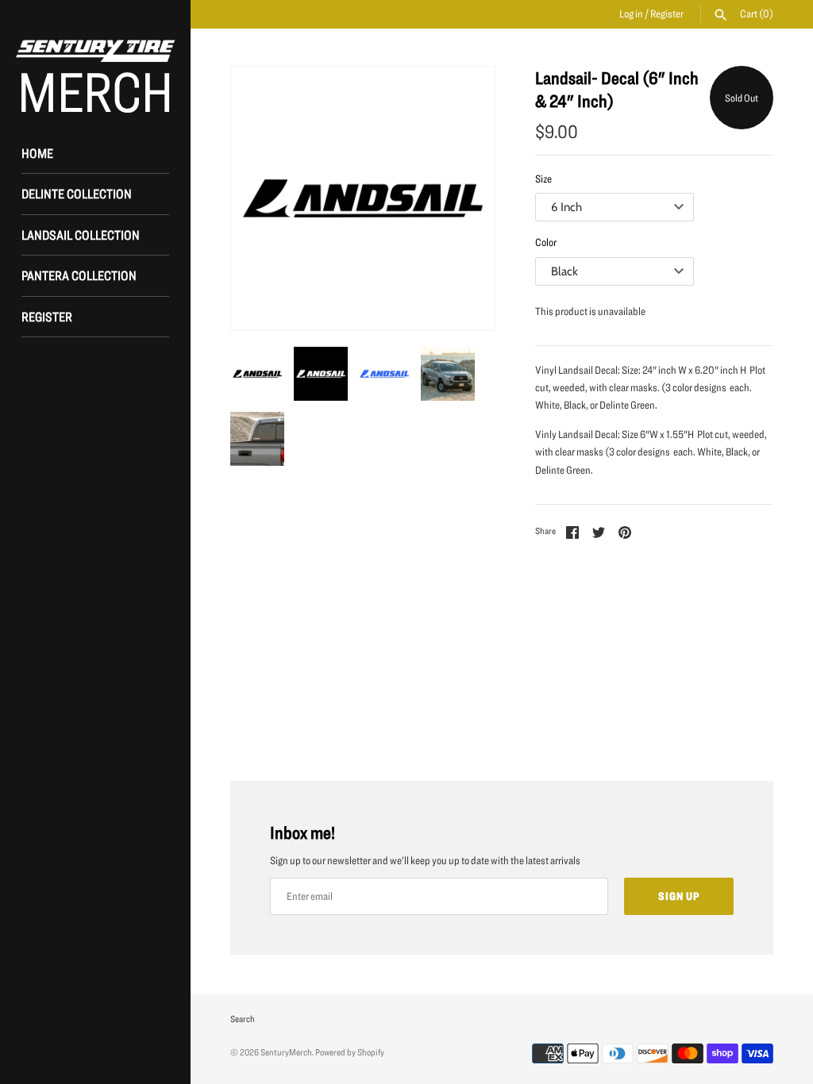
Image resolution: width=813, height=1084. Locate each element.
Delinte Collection (76, 193)
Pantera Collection (79, 275)
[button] (461, 198)
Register (667, 13)
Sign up (678, 896)
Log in (631, 13)
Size (543, 178)
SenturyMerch (286, 1052)
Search (242, 1018)
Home (37, 152)
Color (546, 242)
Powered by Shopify (349, 1052)
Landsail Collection (80, 234)
